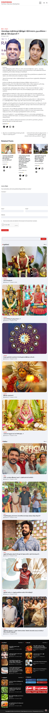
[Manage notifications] (46, 710)
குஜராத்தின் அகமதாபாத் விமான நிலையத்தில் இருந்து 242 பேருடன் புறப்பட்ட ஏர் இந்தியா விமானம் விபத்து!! (40, 158)
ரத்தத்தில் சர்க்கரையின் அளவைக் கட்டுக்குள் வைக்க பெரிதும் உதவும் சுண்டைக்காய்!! (15, 689)
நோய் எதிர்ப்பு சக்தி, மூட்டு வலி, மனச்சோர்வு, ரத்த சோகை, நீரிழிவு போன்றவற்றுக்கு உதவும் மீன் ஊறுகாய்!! (40, 646)
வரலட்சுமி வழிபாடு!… (8, 280)
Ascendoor (30, 711)
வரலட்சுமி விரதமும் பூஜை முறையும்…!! (12, 318)
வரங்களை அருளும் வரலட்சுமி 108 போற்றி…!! (13, 433)
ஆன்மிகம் (5, 278)
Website (3, 214)
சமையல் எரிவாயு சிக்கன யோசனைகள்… (40, 661)
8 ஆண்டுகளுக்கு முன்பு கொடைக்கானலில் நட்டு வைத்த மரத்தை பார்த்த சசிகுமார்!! (22, 515)
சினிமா (5, 475)
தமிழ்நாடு (6, 28)
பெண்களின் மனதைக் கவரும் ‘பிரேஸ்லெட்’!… (14, 647)
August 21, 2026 (14, 282)
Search (43, 238)
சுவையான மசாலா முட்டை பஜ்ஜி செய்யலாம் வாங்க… (38, 654)
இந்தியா (2, 28)
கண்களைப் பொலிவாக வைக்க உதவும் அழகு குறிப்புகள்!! (15, 654)
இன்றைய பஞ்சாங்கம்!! (8, 395)
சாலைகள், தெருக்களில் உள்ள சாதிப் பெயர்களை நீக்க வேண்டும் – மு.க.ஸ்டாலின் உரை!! (8, 158)
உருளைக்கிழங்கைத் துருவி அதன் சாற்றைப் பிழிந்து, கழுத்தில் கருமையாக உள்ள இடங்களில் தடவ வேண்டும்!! (16, 661)
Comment (3, 191)
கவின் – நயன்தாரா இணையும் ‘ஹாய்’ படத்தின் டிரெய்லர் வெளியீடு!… (19, 477)
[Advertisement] (24, 15)
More (45, 244)
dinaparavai (7, 282)
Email (26, 208)
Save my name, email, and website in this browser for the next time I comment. (20, 220)
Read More (20, 642)
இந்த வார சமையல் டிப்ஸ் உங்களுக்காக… (40, 668)
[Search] (47, 3)
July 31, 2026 (19, 649)
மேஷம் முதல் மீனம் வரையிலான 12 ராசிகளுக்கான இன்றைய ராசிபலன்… (19, 357)
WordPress (40, 711)
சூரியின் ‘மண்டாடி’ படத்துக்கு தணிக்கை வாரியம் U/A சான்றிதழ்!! (18, 592)
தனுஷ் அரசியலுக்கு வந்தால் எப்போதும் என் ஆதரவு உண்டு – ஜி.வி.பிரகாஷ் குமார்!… (22, 554)
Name (2, 208)
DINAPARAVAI (6, 2)
